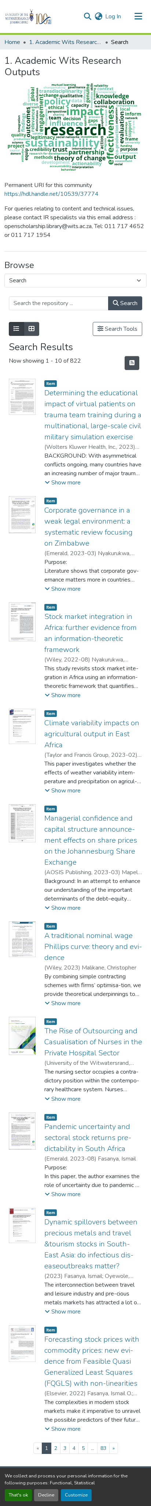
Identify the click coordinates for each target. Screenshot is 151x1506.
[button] (40, 16)
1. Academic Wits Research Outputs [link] (65, 42)
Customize (76, 1495)
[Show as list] (16, 329)
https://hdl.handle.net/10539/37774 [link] (51, 194)
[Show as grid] (31, 329)
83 (103, 1448)
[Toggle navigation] (138, 16)
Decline (46, 1495)
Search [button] (128, 303)
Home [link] (12, 42)
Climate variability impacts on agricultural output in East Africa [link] (91, 734)
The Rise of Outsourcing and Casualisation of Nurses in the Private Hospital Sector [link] (93, 1042)
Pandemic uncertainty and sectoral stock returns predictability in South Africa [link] (87, 1138)
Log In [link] (113, 16)
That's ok (18, 1495)
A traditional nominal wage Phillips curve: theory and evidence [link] (93, 947)
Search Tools (120, 329)
